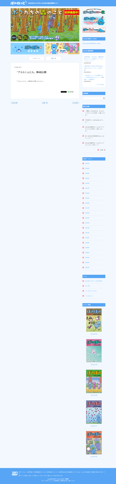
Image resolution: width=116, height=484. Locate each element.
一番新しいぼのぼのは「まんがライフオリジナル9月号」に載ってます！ (95, 113)
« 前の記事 (14, 103)
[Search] (104, 98)
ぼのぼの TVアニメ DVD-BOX (93, 281)
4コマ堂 (87, 286)
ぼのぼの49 (94, 364)
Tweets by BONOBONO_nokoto (91, 43)
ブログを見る (100, 84)
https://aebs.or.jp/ (58, 475)
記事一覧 (53, 58)
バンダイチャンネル (91, 291)
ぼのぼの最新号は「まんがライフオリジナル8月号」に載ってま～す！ (94, 129)
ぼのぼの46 (94, 456)
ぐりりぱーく (89, 296)
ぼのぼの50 (94, 334)
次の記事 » (76, 103)
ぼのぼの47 (94, 426)
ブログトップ (36, 58)
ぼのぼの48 (94, 395)
